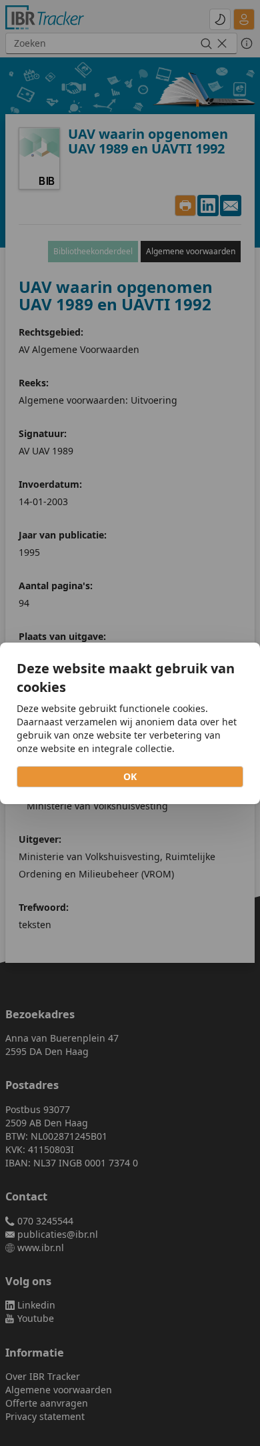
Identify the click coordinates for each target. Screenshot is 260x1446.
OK (130, 776)
